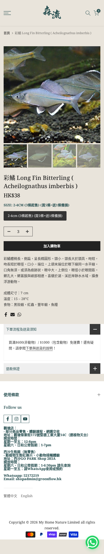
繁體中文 (10, 495)
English (27, 495)
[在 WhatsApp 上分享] (19, 314)
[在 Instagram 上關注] (16, 419)
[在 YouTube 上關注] (25, 419)
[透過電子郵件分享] (12, 314)
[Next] (96, 94)
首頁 (7, 33)
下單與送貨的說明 (39, 348)
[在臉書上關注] (8, 419)
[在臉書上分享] (6, 314)
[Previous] (7, 94)
